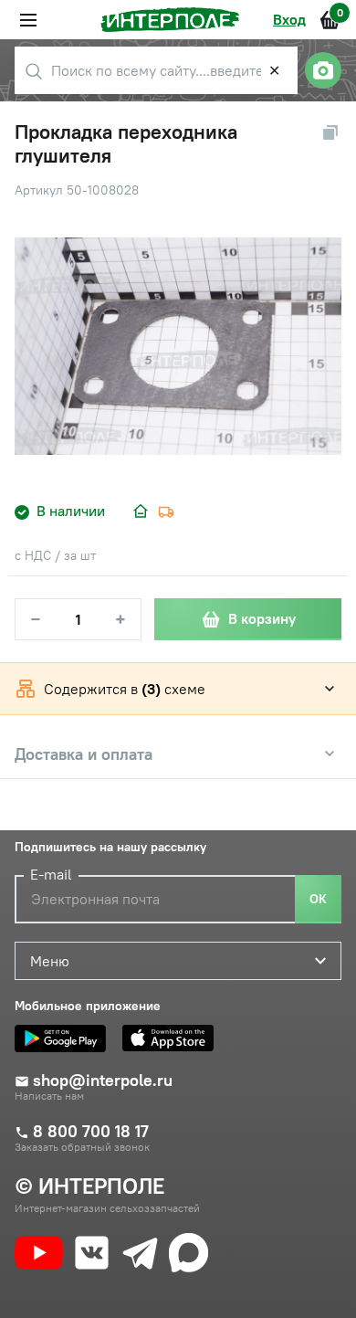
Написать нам (49, 1096)
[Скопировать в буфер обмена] (330, 132)
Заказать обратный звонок (82, 1147)
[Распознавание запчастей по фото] (323, 70)
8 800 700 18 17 (91, 1132)
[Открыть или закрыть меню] (28, 20)
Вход (289, 19)
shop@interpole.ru (103, 1080)
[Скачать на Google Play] (65, 1038)
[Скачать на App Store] (172, 1038)
